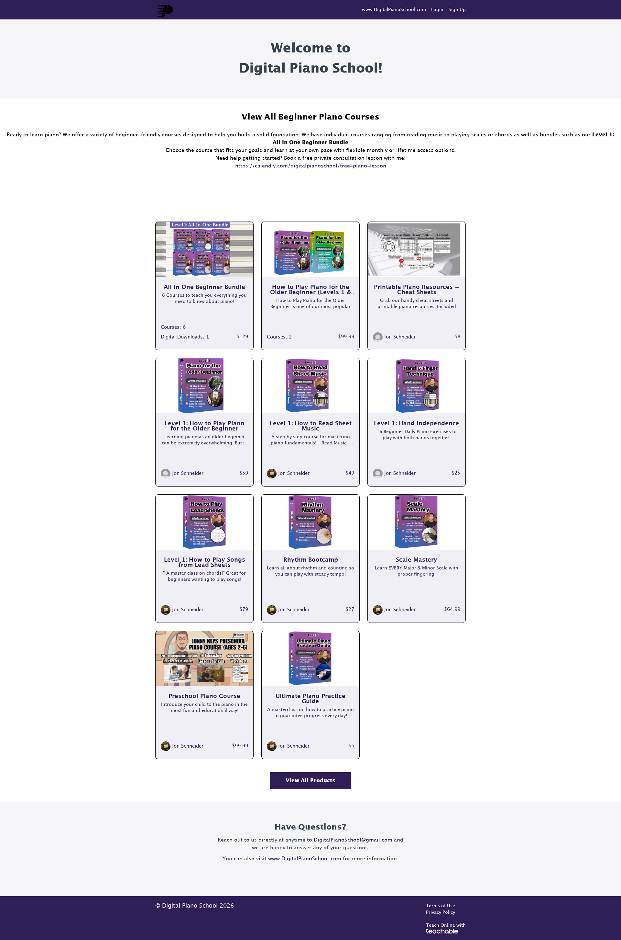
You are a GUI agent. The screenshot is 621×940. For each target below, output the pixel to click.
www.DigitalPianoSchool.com (394, 9)
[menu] (411, 9)
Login (437, 9)
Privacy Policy (440, 912)
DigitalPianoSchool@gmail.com (353, 840)
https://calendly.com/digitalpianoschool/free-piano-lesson (310, 165)
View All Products (310, 780)
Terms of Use (440, 906)
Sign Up (457, 9)
